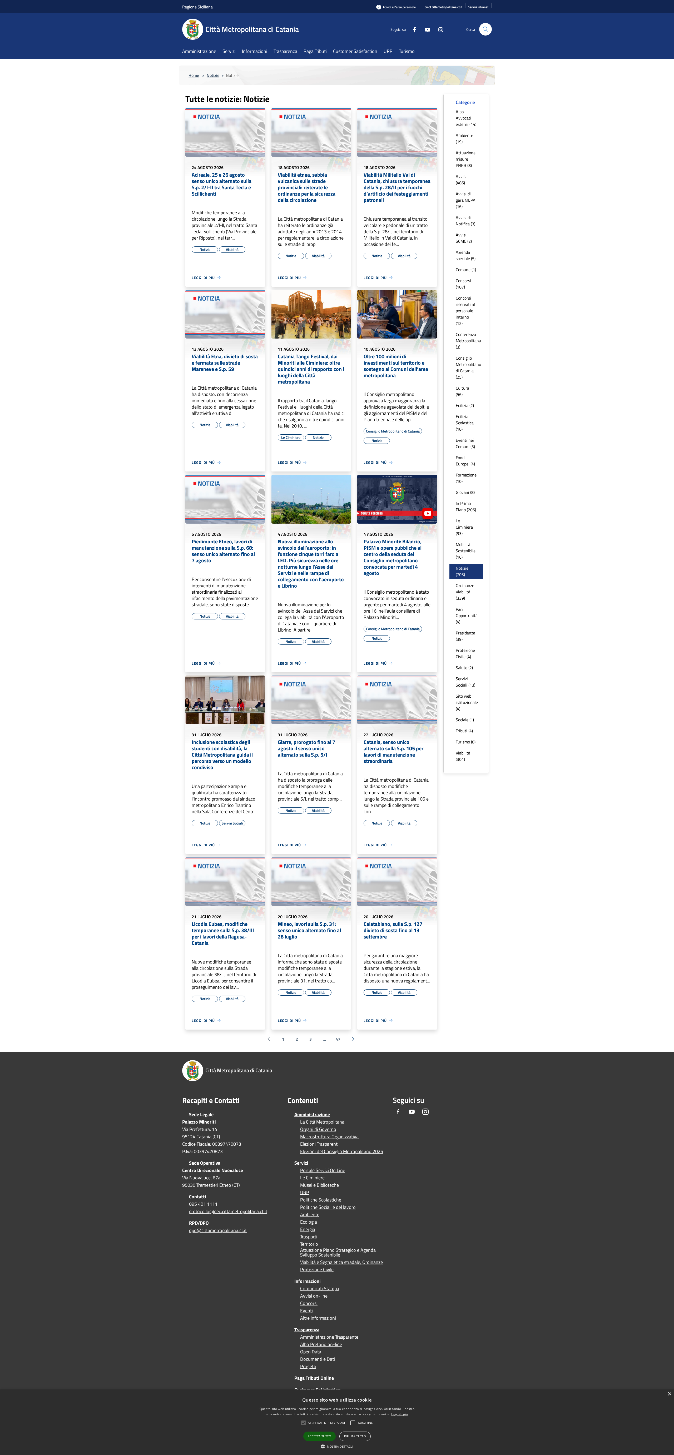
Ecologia (308, 1222)
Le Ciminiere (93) (464, 527)
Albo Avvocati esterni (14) (466, 117)
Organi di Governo (318, 1129)
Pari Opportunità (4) (467, 615)
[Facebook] (412, 29)
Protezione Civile (317, 1269)
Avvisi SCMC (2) (464, 238)
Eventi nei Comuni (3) (465, 443)
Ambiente (309, 1214)
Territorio (309, 1244)
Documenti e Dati (317, 1359)
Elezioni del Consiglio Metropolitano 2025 (341, 1151)
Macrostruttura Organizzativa (329, 1136)
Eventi (306, 1310)
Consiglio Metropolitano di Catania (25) (468, 367)
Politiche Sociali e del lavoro (328, 1207)
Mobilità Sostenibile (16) (465, 550)
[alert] (337, 1422)
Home (194, 75)
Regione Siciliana (197, 7)
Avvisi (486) (461, 179)
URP (304, 1192)
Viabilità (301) (463, 756)
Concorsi (309, 1303)
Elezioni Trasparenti (319, 1144)
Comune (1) (466, 269)
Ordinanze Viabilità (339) (465, 591)
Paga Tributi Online (314, 1378)
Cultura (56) (462, 391)
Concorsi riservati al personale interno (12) (465, 310)
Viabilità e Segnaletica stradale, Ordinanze (341, 1262)
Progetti (308, 1366)
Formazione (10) (466, 478)
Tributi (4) (464, 731)
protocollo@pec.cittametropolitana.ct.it (228, 1211)
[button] (326, 1423)
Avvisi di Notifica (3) (465, 220)
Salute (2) (464, 667)
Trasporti (308, 1236)
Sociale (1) (465, 720)
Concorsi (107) (463, 283)
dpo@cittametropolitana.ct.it (218, 1230)
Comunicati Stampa (319, 1288)
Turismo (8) (465, 742)
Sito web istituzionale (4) (467, 702)
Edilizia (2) (465, 405)
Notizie (213, 75)
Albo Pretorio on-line (321, 1344)
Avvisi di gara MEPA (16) (465, 200)
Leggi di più (399, 1414)
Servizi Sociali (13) (465, 682)
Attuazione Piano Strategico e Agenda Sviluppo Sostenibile (338, 1252)
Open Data (310, 1351)
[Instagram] (438, 29)
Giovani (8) (465, 492)
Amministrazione (312, 1114)
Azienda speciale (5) (465, 255)
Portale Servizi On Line (322, 1170)
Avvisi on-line (314, 1296)
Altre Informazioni (318, 1318)
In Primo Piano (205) (466, 506)
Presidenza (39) (465, 636)
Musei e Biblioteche (319, 1185)
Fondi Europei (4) (465, 460)
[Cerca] (485, 29)
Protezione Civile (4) (465, 653)
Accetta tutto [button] (319, 1436)
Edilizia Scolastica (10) (465, 422)
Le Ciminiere (312, 1177)
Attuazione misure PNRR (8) (465, 159)
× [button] (669, 1394)
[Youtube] (425, 29)
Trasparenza (306, 1329)
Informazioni (307, 1281)
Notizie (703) (462, 571)
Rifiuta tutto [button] (355, 1436)
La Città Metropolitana (322, 1122)
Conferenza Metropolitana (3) (468, 340)
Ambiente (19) (464, 138)
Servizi (301, 1162)
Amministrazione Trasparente (329, 1337)
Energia (307, 1229)
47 (338, 1039)
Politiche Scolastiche (320, 1200)
